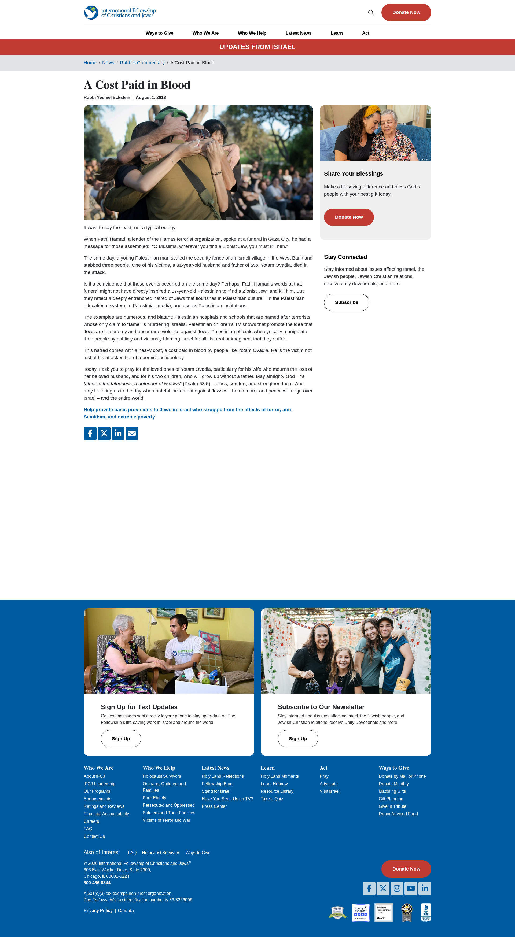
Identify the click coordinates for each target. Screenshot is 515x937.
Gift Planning (391, 799)
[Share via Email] (132, 433)
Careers (91, 821)
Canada (126, 910)
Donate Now (406, 12)
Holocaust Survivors (162, 776)
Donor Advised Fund (398, 814)
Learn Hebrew (274, 784)
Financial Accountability (106, 814)
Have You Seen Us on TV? (227, 799)
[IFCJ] (120, 12)
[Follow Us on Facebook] (369, 888)
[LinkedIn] (424, 888)
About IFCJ (94, 776)
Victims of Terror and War (166, 820)
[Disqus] (198, 516)
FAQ (88, 829)
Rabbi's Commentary (142, 62)
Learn (337, 33)
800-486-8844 (97, 882)
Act (365, 33)
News (108, 62)
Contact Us (94, 836)
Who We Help (252, 33)
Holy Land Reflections (223, 776)
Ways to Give (159, 33)
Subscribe (346, 302)
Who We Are (206, 33)
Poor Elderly (154, 797)
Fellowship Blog (217, 784)
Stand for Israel (216, 791)
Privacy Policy (98, 910)
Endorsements (97, 799)
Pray (324, 776)
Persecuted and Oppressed (169, 805)
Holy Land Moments (280, 776)
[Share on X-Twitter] (104, 433)
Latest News (298, 33)
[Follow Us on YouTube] (410, 888)
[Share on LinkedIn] (118, 433)
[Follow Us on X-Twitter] (383, 888)
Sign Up (121, 738)
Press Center (214, 806)
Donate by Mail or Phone (402, 776)
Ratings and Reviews (104, 806)
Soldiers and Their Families (169, 812)
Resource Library (277, 791)
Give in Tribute (392, 806)
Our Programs (97, 791)
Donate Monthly (394, 784)
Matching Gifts (392, 791)
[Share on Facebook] (90, 433)
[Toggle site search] (371, 12)
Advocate (329, 784)
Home (90, 62)
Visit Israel (330, 791)
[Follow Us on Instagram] (397, 888)
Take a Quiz (272, 799)
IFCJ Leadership (99, 784)
